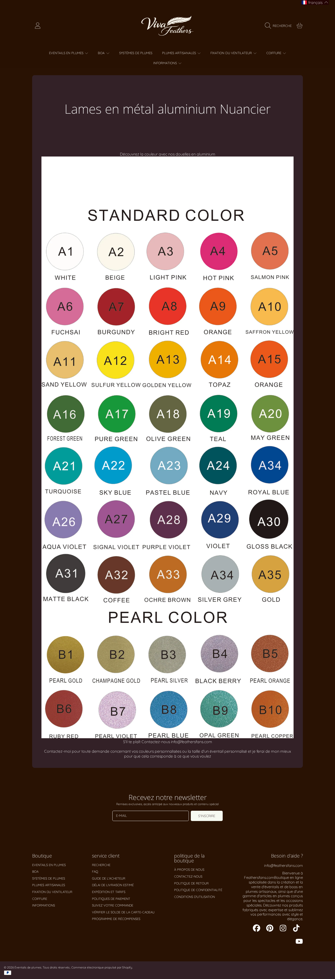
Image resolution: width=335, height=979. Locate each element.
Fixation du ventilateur (231, 53)
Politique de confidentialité (198, 890)
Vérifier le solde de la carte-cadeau (123, 912)
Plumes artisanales (179, 53)
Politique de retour (191, 883)
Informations (165, 63)
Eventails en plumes (66, 53)
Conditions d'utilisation (194, 897)
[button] (279, 25)
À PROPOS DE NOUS (189, 869)
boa (102, 53)
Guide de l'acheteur (108, 878)
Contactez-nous (188, 876)
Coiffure (274, 53)
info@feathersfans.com (283, 865)
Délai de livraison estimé (113, 885)
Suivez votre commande (112, 905)
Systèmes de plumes (48, 878)
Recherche (101, 865)
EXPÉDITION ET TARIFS (108, 892)
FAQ (95, 871)
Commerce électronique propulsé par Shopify (101, 967)
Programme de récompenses (116, 919)
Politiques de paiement (111, 899)
